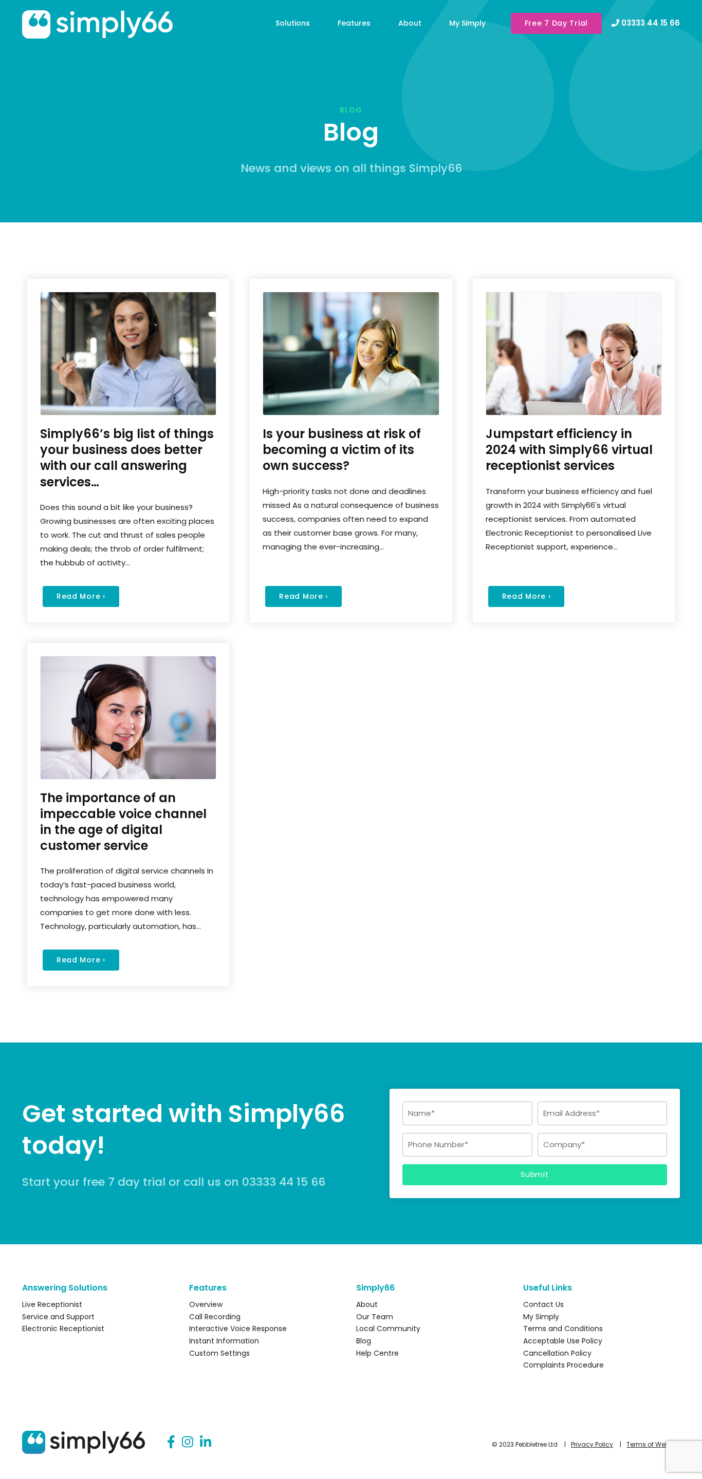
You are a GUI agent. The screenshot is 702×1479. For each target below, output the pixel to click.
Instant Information (224, 1341)
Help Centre (377, 1353)
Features (354, 23)
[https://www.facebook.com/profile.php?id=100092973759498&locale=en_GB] (171, 1442)
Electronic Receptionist (63, 1328)
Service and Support (58, 1317)
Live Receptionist (52, 1304)
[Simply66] (100, 29)
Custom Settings (219, 1353)
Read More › (81, 596)
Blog (363, 1341)
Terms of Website (653, 1444)
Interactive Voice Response (238, 1328)
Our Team (374, 1317)
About (409, 23)
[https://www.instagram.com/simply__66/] (187, 1442)
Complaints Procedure (563, 1365)
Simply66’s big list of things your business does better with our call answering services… (127, 457)
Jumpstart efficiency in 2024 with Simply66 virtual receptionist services (569, 449)
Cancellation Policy (557, 1353)
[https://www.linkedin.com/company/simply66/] (205, 1442)
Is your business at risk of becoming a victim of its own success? (342, 449)
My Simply (467, 23)
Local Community (388, 1328)
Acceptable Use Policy (562, 1341)
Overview (206, 1304)
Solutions (292, 23)
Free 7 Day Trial (556, 23)
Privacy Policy (592, 1444)
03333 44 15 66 (649, 22)
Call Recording (215, 1317)
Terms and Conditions (563, 1328)
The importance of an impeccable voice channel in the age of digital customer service (123, 822)
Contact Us (543, 1304)
